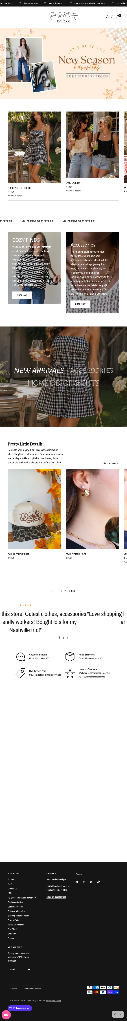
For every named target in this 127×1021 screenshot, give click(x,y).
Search (11, 938)
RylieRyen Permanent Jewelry (20, 897)
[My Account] (107, 17)
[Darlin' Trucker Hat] (34, 509)
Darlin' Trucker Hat (18, 554)
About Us (11, 879)
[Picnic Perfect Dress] (34, 147)
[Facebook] (78, 882)
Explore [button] (78, 874)
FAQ (10, 893)
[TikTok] (100, 882)
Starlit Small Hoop (76, 554)
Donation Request (15, 906)
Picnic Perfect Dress (19, 188)
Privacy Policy (14, 920)
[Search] (112, 17)
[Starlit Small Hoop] (92, 509)
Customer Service (15, 902)
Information (14, 873)
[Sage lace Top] (92, 145)
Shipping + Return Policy (18, 915)
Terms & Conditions (16, 924)
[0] (117, 17)
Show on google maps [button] (56, 896)
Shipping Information (16, 911)
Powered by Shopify (53, 1000)
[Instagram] (86, 882)
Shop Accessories (111, 463)
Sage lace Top (73, 182)
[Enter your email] (29, 969)
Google (105, 673)
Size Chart (12, 929)
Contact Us (12, 888)
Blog (10, 884)
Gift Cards (12, 933)
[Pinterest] (93, 882)
